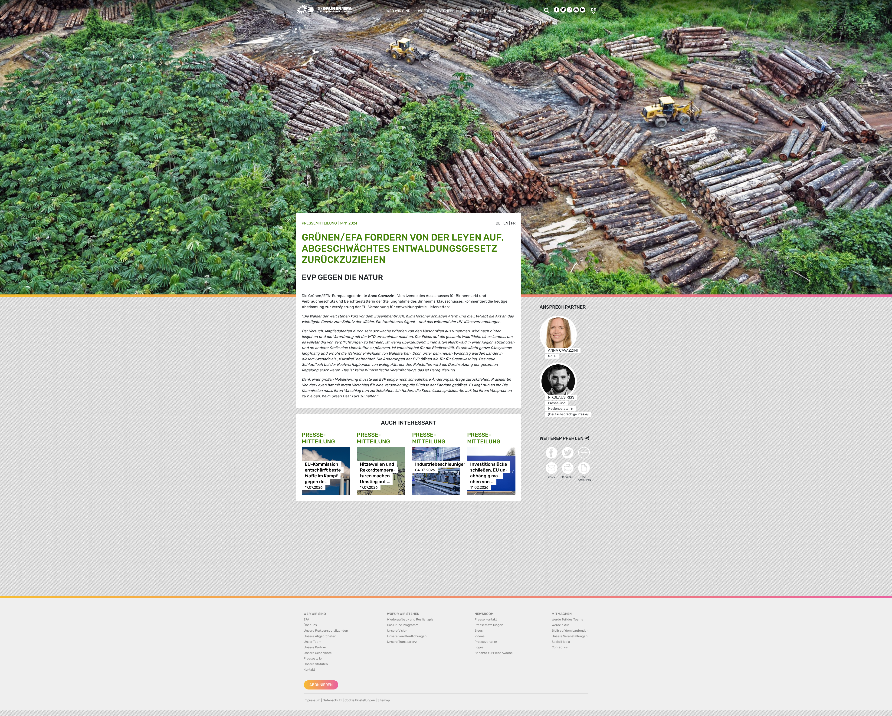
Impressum (312, 700)
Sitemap (383, 700)
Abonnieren (321, 685)
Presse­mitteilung (319, 223)
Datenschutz (332, 700)
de (498, 223)
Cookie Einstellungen (359, 700)
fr (513, 223)
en (505, 223)
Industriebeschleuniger (440, 464)
